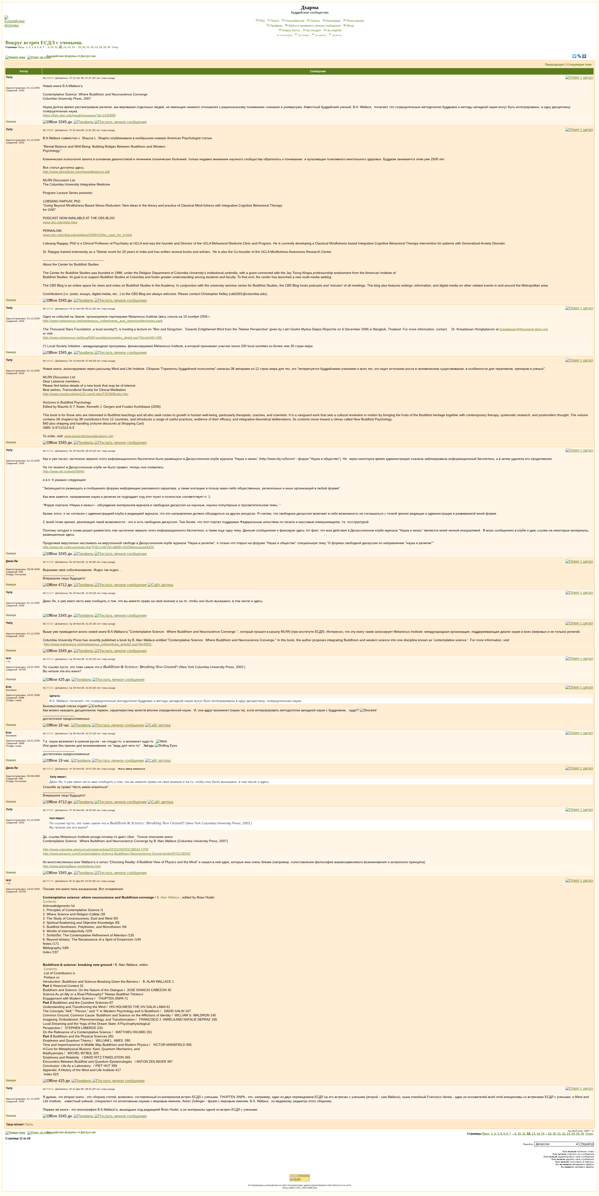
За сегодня (313, 30)
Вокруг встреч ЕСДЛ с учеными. (44, 42)
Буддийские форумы (62, 56)
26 (109, 47)
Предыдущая (554, 64)
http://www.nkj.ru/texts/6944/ (63, 471)
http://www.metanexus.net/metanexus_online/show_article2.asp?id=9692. (98, 644)
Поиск (275, 20)
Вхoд (350, 25)
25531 (48, 659)
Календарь (333, 20)
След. (115, 47)
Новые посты (291, 30)
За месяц (336, 35)
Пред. (21, 47)
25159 (48, 562)
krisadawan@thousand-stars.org (524, 329)
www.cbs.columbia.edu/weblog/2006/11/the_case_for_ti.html (87, 235)
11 (56, 47)
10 (52, 47)
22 (92, 47)
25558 (48, 810)
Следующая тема (579, 64)
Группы (315, 20)
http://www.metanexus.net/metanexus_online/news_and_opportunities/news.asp (102, 321)
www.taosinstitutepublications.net (88, 436)
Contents (49, 901)
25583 (48, 1089)
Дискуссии (87, 56)
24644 (48, 361)
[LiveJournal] (579, 56)
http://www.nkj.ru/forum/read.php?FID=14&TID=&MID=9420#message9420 (98, 547)
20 (83, 47)
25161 (48, 593)
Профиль (276, 25)
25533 (48, 733)
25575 (48, 881)
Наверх (11, 121)
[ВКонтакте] (584, 56)
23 (96, 47)
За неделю (334, 30)
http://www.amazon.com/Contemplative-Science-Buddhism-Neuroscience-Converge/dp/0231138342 (116, 853)
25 (104, 47)
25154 (48, 451)
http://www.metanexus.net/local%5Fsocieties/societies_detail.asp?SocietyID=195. (103, 337)
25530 (48, 623)
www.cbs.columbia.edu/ (60, 222)
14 (69, 47)
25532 (48, 688)
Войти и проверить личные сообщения (315, 25)
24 (100, 47)
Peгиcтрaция (355, 20)
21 (88, 47)
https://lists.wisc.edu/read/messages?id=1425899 (79, 115)
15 (73, 47)
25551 (48, 768)
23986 (48, 130)
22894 (48, 78)
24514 (48, 308)
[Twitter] (574, 56)
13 (64, 47)
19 (79, 47)
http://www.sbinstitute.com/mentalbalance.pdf (76, 172)
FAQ (262, 20)
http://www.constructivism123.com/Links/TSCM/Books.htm (85, 394)
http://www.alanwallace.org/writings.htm (72, 866)
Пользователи (294, 20)
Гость (29, 1124)
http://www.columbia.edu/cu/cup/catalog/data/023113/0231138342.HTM (95, 849)
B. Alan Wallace (168, 897)
